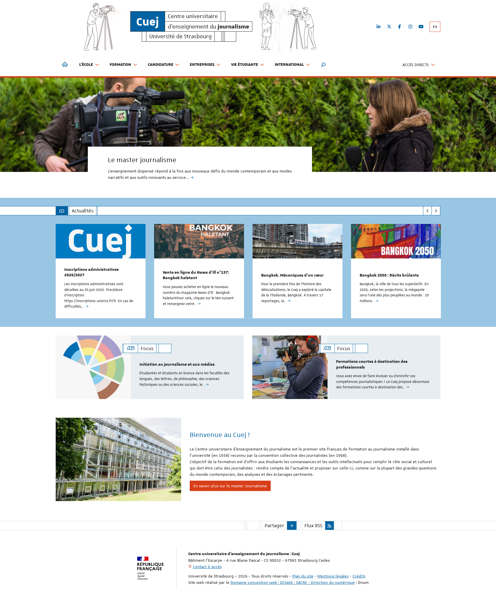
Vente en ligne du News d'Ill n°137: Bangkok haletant (196, 275)
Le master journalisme (142, 160)
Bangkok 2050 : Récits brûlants (389, 275)
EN (435, 26)
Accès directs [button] (415, 64)
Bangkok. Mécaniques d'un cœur (292, 275)
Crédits (358, 576)
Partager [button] (274, 525)
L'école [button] (86, 64)
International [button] (289, 64)
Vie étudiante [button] (244, 64)
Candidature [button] (160, 64)
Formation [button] (120, 64)
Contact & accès (207, 566)
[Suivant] (435, 210)
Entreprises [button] (202, 64)
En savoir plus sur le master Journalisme (230, 485)
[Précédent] (427, 210)
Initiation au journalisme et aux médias (177, 364)
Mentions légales (332, 576)
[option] (248, 133)
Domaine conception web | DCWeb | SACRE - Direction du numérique (292, 582)
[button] (323, 64)
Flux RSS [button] (313, 525)
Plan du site (302, 576)
